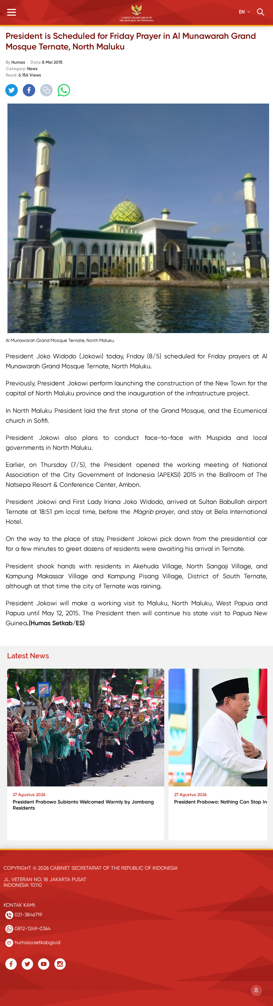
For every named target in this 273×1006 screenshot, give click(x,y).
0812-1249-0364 (31, 928)
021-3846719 (27, 914)
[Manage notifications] (256, 990)
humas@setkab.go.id (36, 942)
